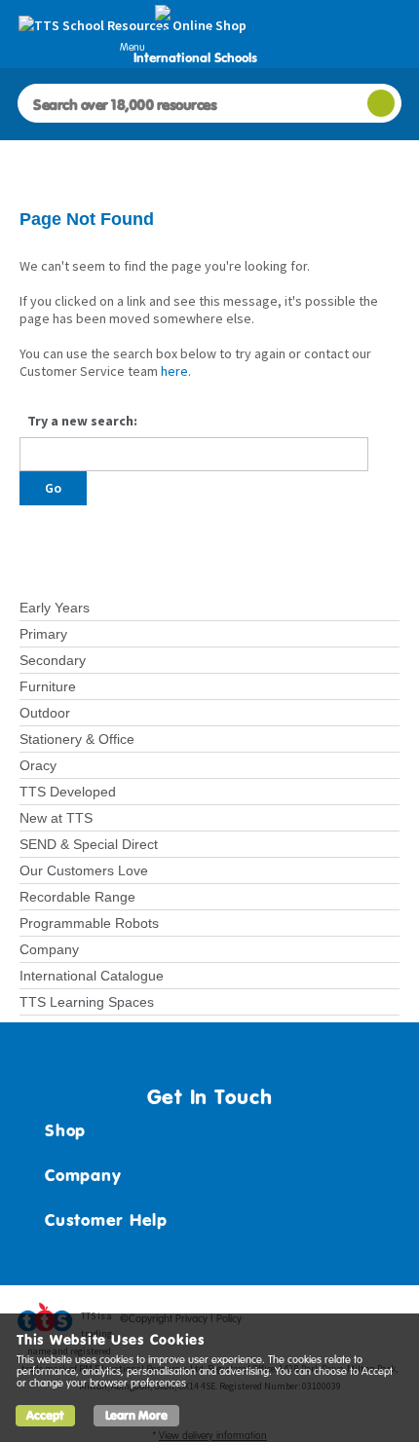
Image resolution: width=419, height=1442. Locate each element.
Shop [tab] (65, 1130)
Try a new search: (82, 420)
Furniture (47, 686)
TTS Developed (67, 791)
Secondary (52, 660)
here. (176, 371)
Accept (45, 1415)
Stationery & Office (76, 739)
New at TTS (56, 818)
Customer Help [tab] (106, 1220)
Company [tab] (83, 1175)
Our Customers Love (83, 870)
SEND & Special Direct (88, 844)
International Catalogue (91, 975)
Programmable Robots (89, 923)
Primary (43, 634)
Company (49, 949)
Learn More (136, 1415)
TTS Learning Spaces (86, 1002)
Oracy (38, 765)
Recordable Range (77, 897)
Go (53, 488)
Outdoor (44, 713)
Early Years (54, 607)
